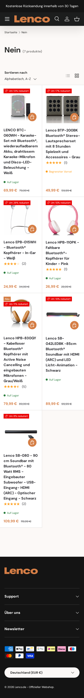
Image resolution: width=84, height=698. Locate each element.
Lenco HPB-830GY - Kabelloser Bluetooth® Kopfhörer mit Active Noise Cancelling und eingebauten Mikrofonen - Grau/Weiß (20, 359)
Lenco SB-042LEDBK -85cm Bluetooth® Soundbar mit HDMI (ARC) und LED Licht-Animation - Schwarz (62, 354)
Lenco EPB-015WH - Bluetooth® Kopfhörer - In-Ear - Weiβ (20, 250)
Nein (24, 32)
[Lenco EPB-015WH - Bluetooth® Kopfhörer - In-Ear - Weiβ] (21, 217)
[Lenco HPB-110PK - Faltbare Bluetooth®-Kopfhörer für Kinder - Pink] (63, 217)
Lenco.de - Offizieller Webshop (34, 687)
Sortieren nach (15, 73)
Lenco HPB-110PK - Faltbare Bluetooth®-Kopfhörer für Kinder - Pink (62, 253)
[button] (77, 19)
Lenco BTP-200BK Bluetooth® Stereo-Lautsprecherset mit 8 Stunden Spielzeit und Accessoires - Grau (63, 143)
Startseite (10, 32)
